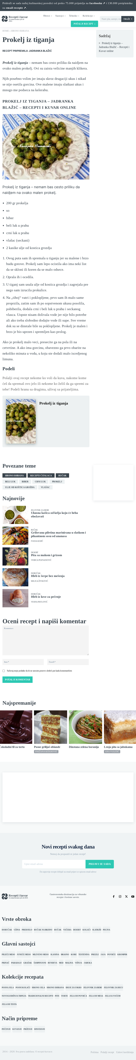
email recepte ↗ (16, 7)
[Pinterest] (59, 411)
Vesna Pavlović (39, 602)
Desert (34, 552)
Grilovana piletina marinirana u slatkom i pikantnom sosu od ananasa (58, 534)
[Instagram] (120, 896)
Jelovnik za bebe (40, 510)
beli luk (10, 481)
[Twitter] (51, 411)
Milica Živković (39, 581)
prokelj (57, 481)
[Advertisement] (113, 482)
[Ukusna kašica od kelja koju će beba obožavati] (15, 515)
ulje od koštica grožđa (20, 487)
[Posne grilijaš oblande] (50, 727)
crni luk (40, 481)
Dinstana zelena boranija (84, 746)
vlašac (45, 487)
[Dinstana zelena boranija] (85, 727)
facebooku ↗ (97, 3)
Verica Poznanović (41, 560)
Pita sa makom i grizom (46, 555)
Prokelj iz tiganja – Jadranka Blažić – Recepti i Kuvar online (114, 47)
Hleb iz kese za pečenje (46, 596)
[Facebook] (42, 411)
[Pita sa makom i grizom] (15, 556)
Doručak (36, 573)
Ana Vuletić (112, 751)
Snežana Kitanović (46, 751)
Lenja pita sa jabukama (118, 746)
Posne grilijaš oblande (47, 746)
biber (25, 481)
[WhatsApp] (67, 411)
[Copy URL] (51, 420)
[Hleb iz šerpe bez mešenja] (15, 577)
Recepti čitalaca (41, 475)
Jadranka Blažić (40, 50)
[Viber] (75, 411)
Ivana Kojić (37, 541)
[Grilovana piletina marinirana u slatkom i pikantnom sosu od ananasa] (15, 536)
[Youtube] (132, 896)
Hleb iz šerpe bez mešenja (48, 576)
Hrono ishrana (20, 31)
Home (5, 31)
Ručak (62, 475)
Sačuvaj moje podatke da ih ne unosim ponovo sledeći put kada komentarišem (39, 671)
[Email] (42, 420)
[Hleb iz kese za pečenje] (15, 598)
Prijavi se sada (100, 864)
